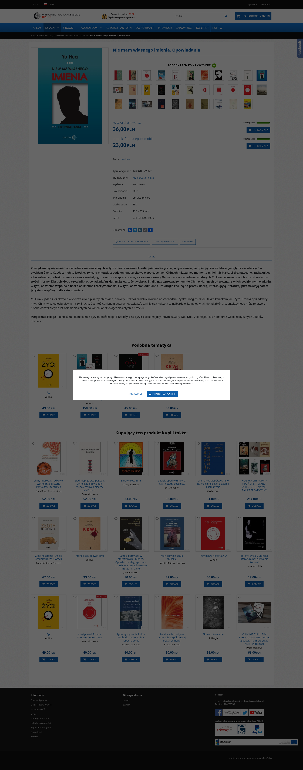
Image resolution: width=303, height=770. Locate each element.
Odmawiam (134, 394)
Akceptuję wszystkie (162, 394)
